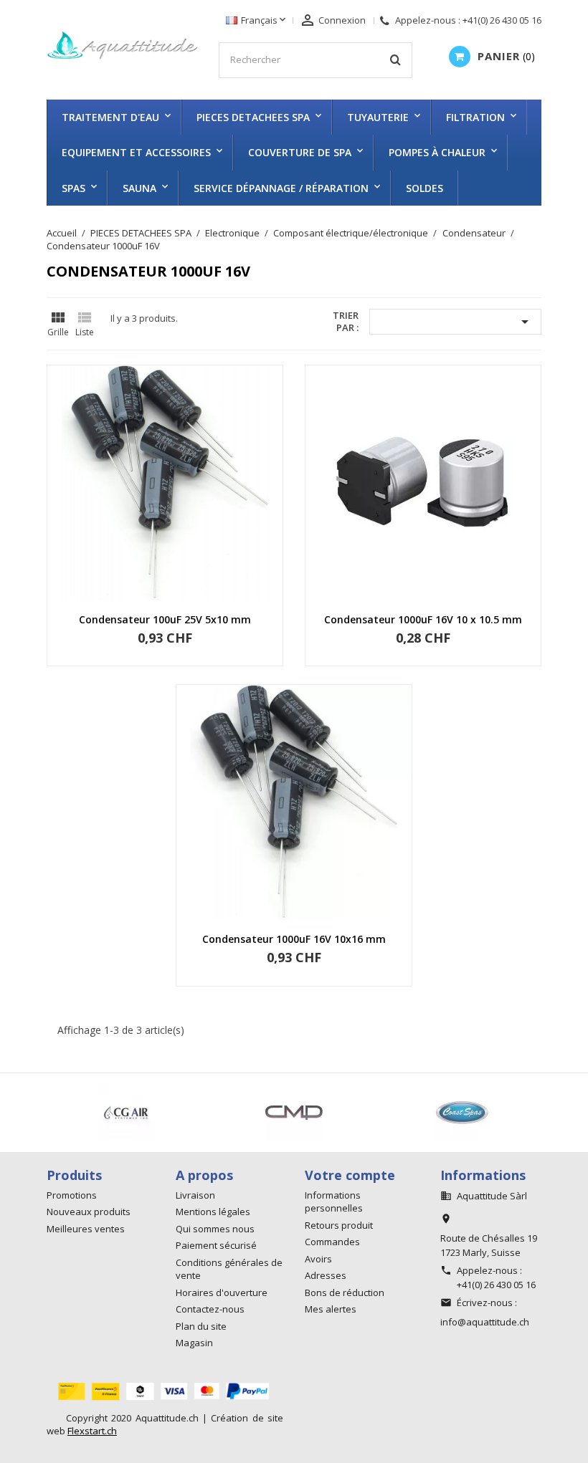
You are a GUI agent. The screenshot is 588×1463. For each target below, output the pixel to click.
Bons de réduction (344, 1292)
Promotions (72, 1195)
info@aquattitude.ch (484, 1321)
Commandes (332, 1241)
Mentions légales (213, 1211)
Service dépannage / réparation (281, 188)
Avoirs (318, 1258)
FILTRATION (475, 117)
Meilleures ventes (86, 1228)
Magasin (194, 1342)
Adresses (325, 1275)
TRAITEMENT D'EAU (110, 117)
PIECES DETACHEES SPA (253, 117)
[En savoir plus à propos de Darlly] (393, 1112)
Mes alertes (330, 1309)
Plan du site (201, 1326)
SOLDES (424, 188)
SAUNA (139, 188)
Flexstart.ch (92, 1430)
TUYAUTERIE (378, 117)
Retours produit (339, 1225)
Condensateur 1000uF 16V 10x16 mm (294, 939)
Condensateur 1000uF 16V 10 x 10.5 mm (423, 619)
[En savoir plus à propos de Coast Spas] (225, 1112)
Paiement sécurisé (216, 1245)
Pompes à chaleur (437, 152)
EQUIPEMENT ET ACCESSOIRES (136, 152)
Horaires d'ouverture (221, 1292)
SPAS (73, 188)
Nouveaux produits (89, 1211)
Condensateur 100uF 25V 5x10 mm (165, 619)
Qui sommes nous (215, 1228)
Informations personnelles (334, 1202)
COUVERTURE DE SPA (299, 152)
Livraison (195, 1195)
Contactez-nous (210, 1309)
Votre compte (350, 1175)
